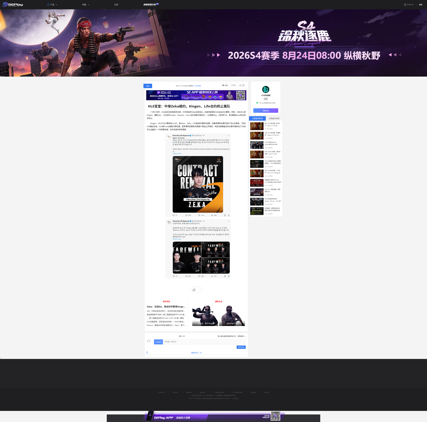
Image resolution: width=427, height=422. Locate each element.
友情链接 (253, 392)
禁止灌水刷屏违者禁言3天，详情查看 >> (232, 336)
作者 (265, 99)
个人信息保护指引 (237, 392)
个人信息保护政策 (218, 392)
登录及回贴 (241, 347)
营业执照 (235, 398)
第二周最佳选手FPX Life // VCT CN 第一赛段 (166, 318)
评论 (233, 85)
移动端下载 (410, 5)
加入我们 (266, 392)
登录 (420, 5)
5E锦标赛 (165, 371)
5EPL (142, 371)
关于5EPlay (161, 392)
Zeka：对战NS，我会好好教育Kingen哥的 (168, 306)
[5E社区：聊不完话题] (205, 316)
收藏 (225, 85)
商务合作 (188, 392)
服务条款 (202, 392)
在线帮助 (154, 371)
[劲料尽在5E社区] (232, 316)
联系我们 (175, 392)
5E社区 (174, 371)
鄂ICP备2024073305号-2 (223, 398)
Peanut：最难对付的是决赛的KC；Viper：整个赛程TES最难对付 (172, 325)
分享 (242, 85)
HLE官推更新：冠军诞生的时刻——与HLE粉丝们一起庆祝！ (170, 321)
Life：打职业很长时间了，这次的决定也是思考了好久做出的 (170, 311)
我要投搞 (266, 111)
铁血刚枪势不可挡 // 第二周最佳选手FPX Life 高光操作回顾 (170, 314)
